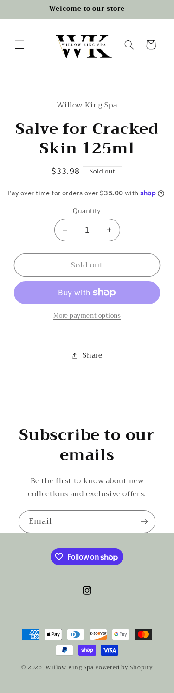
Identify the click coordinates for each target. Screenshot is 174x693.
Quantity (87, 211)
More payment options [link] (87, 316)
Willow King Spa (69, 667)
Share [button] (92, 355)
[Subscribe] (144, 521)
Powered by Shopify (124, 667)
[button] (19, 44)
